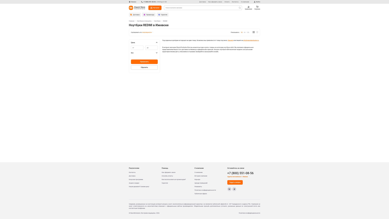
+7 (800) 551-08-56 (149, 2)
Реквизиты (198, 186)
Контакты (235, 2)
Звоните (230, 40)
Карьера (197, 179)
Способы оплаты (167, 176)
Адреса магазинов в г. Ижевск (237, 176)
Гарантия (165, 183)
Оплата (226, 2)
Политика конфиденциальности (205, 190)
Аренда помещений (200, 183)
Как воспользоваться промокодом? (174, 179)
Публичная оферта (200, 193)
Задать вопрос (235, 182)
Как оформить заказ (215, 2)
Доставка (202, 2)
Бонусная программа (136, 179)
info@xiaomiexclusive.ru (251, 40)
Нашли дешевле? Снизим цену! (139, 186)
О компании (245, 2)
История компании (200, 176)
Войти (258, 2)
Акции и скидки (134, 183)
